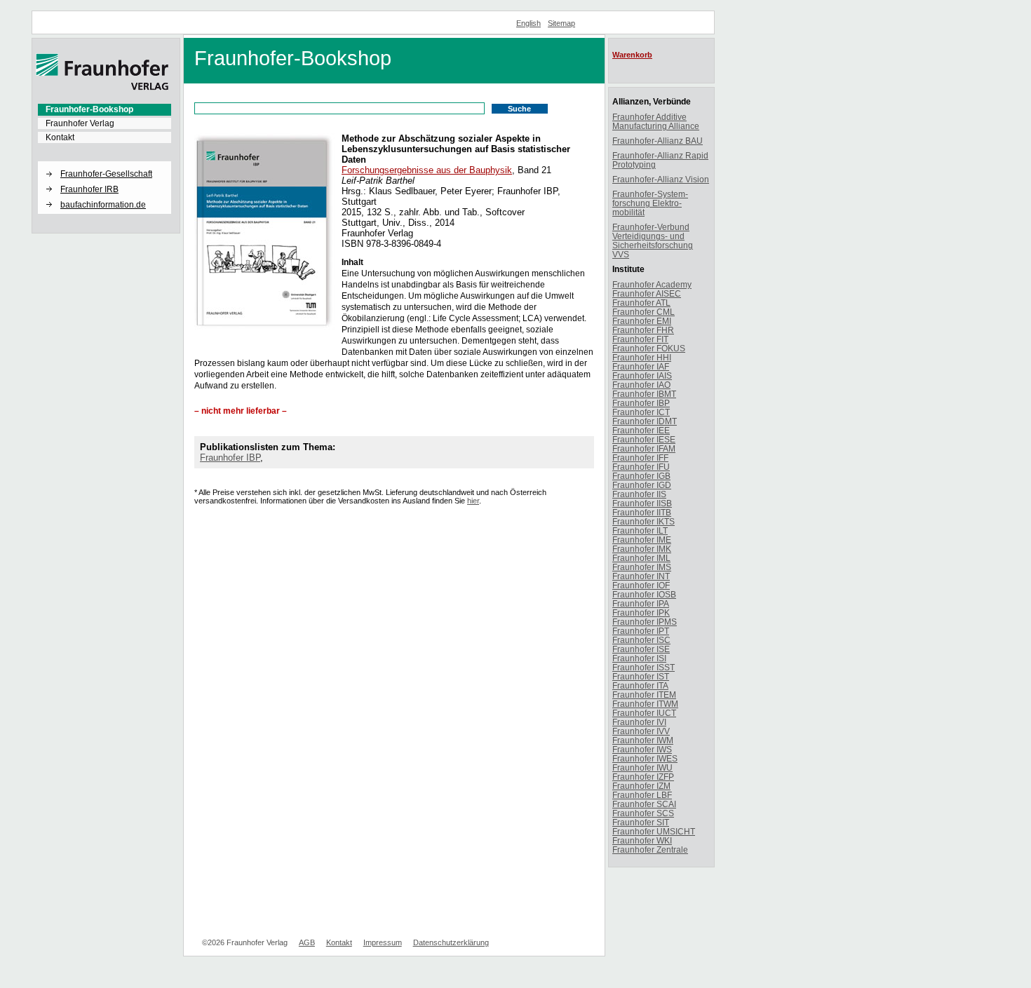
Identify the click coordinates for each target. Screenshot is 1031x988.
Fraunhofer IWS (642, 749)
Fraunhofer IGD (641, 484)
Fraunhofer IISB (642, 503)
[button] (104, 162)
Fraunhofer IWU (642, 767)
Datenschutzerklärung (451, 942)
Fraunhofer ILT (640, 530)
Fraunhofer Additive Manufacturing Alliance (655, 121)
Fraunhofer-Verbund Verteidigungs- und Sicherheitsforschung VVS (652, 240)
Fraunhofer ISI (639, 658)
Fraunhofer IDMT (644, 421)
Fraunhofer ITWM (645, 703)
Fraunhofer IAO (641, 384)
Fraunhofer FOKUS (648, 348)
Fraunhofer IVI (639, 721)
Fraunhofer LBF (642, 794)
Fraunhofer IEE (641, 430)
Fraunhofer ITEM (644, 694)
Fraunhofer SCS (643, 813)
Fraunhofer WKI (642, 840)
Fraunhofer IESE (643, 439)
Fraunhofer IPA (640, 603)
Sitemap (561, 23)
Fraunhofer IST (640, 676)
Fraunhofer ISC (641, 639)
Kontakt (60, 137)
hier (473, 500)
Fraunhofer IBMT (644, 393)
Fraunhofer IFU (641, 466)
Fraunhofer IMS (641, 566)
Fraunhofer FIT (640, 339)
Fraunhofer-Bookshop (89, 109)
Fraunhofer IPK (641, 612)
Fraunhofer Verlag (80, 123)
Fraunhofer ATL (641, 302)
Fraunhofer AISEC (646, 293)
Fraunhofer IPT (640, 630)
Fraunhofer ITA (640, 685)
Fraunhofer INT (641, 576)
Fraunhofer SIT (640, 822)
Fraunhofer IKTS (643, 521)
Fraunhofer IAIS (642, 375)
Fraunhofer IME (641, 539)
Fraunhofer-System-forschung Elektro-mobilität (650, 203)
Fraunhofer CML (643, 311)
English (528, 23)
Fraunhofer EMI (641, 320)
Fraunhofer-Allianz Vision (660, 179)
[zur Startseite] (102, 87)
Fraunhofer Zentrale (650, 849)
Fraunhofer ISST (643, 667)
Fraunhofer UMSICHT (653, 831)
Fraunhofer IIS (639, 494)
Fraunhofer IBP (230, 457)
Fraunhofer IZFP (643, 776)
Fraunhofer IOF (641, 585)
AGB (307, 942)
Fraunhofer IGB (641, 475)
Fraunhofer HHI (641, 357)
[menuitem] (104, 109)
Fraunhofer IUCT (644, 712)
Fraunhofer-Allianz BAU (657, 140)
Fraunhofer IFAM (643, 448)
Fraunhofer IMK (641, 548)
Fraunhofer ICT (641, 412)
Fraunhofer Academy (652, 284)
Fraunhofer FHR (643, 329)
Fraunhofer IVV (641, 731)
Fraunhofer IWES (645, 758)
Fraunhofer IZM (641, 785)
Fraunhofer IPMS (644, 621)
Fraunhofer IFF (640, 457)
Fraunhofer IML (641, 557)
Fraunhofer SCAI (644, 803)
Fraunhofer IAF (640, 366)
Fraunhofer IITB (641, 512)
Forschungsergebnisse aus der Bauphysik (427, 170)
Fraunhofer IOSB (644, 594)
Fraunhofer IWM (642, 740)
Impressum (382, 942)
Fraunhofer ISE (641, 649)
